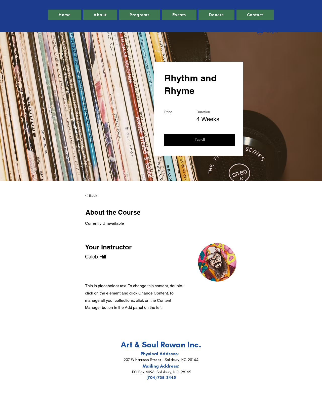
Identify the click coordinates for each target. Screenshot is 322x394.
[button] (199, 140)
